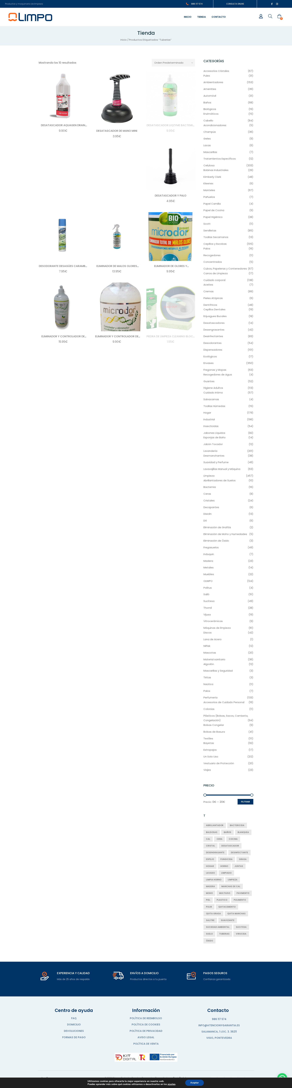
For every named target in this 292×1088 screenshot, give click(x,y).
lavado (210, 872)
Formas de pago (74, 1037)
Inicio (187, 17)
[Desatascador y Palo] (170, 166)
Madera (210, 886)
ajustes (171, 1084)
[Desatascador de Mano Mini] (116, 99)
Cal (208, 839)
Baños (227, 832)
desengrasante (215, 852)
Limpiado (226, 872)
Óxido (209, 940)
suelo (209, 933)
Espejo (210, 859)
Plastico (222, 899)
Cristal (210, 845)
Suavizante (227, 920)
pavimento (243, 893)
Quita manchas (236, 913)
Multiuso (224, 893)
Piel (208, 899)
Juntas (239, 866)
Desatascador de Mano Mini (116, 131)
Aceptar (194, 1082)
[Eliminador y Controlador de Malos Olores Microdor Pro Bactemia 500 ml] (116, 306)
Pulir (209, 906)
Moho (209, 893)
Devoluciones (74, 1031)
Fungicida (226, 859)
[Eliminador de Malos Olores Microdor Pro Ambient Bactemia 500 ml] (116, 236)
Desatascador (230, 845)
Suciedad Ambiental (217, 927)
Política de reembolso (146, 1018)
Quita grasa (213, 913)
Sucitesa (241, 927)
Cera (219, 839)
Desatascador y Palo (170, 195)
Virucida (241, 933)
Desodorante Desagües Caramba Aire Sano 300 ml (63, 268)
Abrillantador (214, 825)
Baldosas (211, 832)
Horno (224, 866)
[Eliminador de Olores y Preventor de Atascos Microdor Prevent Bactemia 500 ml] (170, 236)
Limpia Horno (213, 879)
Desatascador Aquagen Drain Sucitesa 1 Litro (63, 127)
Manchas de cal (230, 886)
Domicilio (74, 1024)
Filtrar (245, 801)
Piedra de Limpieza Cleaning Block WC (171, 338)
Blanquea (243, 832)
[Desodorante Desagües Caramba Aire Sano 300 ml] (63, 236)
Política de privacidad (146, 1031)
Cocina (233, 839)
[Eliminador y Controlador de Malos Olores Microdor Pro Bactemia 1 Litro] (63, 306)
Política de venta (146, 1043)
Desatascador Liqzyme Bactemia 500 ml (170, 127)
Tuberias (224, 933)
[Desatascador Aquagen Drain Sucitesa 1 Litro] (63, 96)
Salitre (210, 920)
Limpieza (232, 879)
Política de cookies (146, 1024)
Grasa (243, 859)
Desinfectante (239, 852)
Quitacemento (227, 906)
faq (74, 1018)
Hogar (210, 866)
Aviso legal (146, 1037)
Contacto (219, 17)
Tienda (201, 17)
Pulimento (240, 899)
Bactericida (237, 825)
